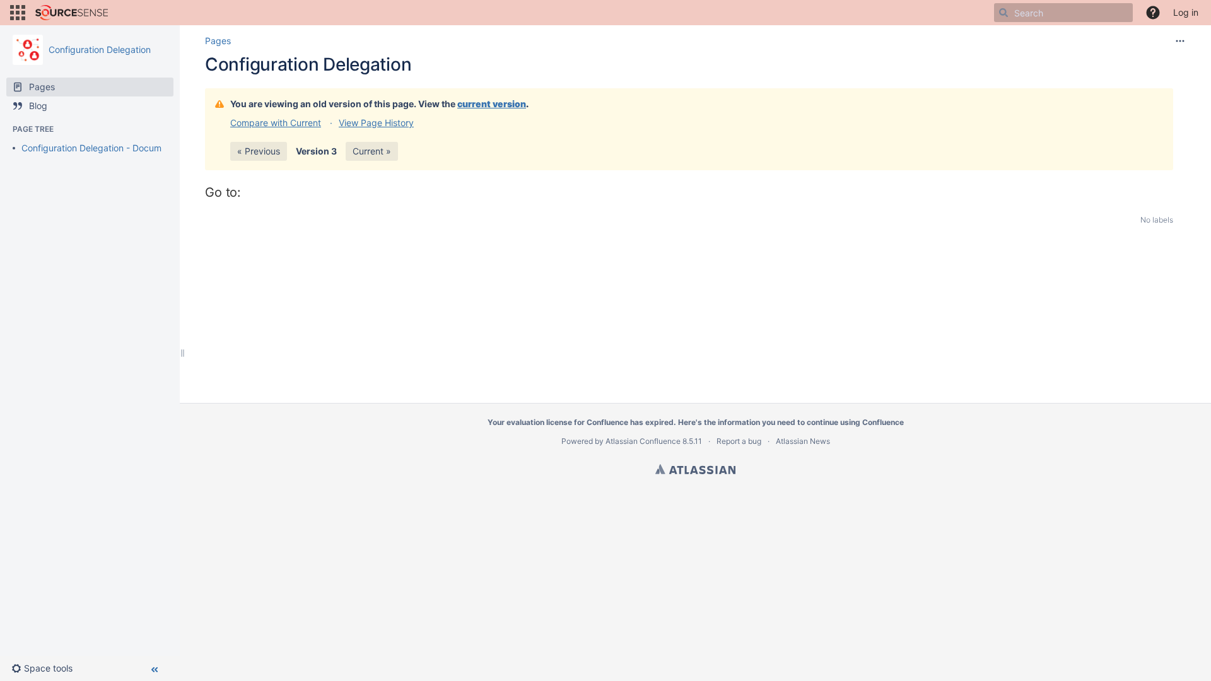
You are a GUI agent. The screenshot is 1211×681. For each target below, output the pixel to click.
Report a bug (739, 441)
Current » (372, 151)
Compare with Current (275, 122)
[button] (17, 12)
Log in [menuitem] (1185, 12)
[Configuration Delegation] (28, 50)
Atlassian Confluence (643, 441)
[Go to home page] (71, 12)
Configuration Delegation (100, 49)
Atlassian (695, 469)
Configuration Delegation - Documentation (108, 148)
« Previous (258, 151)
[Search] (1003, 13)
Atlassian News (803, 441)
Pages (218, 40)
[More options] (1180, 41)
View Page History (376, 122)
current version (491, 103)
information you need (756, 422)
